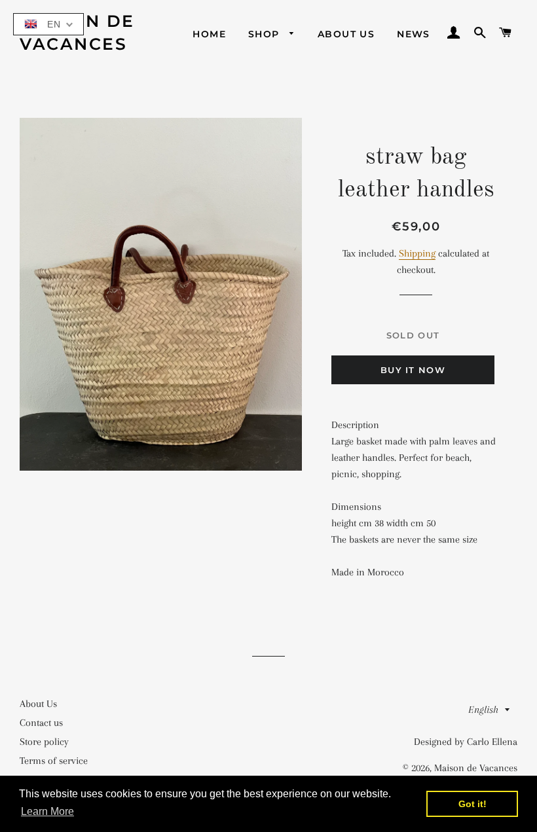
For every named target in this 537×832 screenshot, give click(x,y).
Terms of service (54, 761)
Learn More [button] (47, 811)
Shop (265, 34)
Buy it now (412, 370)
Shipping (417, 253)
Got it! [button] (472, 804)
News (413, 34)
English (483, 709)
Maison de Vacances (77, 32)
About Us (346, 34)
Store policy (44, 742)
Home (209, 34)
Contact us (41, 723)
